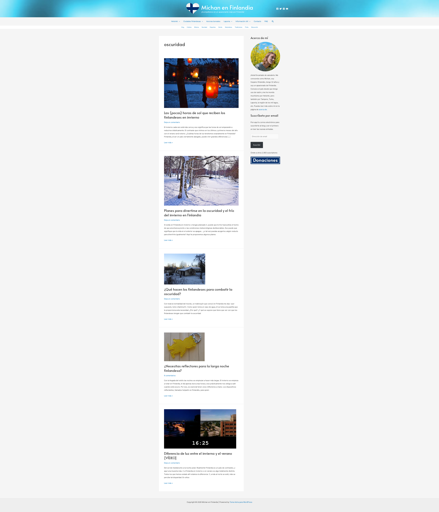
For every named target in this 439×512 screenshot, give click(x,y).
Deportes (213, 27)
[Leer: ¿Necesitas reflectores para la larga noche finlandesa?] (184, 347)
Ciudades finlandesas (192, 21)
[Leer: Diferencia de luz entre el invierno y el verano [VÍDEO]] (200, 429)
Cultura (189, 27)
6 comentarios (170, 375)
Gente (220, 27)
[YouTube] (287, 9)
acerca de (263, 109)
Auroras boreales (213, 21)
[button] (179, 21)
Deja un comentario (172, 122)
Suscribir (256, 145)
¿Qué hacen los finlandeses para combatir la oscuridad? (198, 291)
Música (196, 27)
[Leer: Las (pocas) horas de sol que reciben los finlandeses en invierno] (201, 83)
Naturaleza (228, 27)
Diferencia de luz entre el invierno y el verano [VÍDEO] (198, 455)
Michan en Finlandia (227, 7)
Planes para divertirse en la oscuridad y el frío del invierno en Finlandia (199, 212)
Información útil (242, 21)
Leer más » (168, 142)
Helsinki (174, 21)
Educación (254, 27)
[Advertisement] (265, 199)
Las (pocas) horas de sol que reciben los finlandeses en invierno (194, 114)
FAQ (266, 21)
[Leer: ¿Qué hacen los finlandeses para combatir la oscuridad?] (184, 269)
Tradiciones (238, 27)
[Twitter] (281, 9)
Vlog (182, 27)
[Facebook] (277, 9)
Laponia (227, 21)
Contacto (257, 21)
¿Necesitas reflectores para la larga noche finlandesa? (196, 368)
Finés (246, 27)
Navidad (204, 27)
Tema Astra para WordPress (241, 502)
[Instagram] (284, 9)
